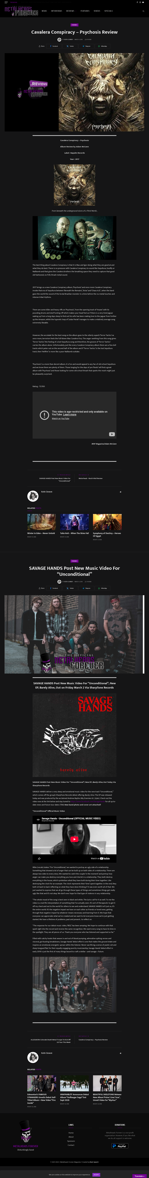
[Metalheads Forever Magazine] (21, 11)
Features (85, 11)
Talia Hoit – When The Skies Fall (74, 533)
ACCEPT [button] (96, 1174)
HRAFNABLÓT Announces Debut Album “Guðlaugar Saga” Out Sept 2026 (74, 1097)
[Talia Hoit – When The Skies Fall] (74, 522)
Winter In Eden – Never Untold (41, 533)
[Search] (143, 11)
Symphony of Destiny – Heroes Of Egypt (107, 535)
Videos (97, 11)
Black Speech (94, 1162)
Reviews (70, 11)
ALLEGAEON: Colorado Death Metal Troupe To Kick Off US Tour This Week (50, 1041)
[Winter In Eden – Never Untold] (41, 522)
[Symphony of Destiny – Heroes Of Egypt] (107, 522)
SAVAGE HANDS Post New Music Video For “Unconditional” (54, 480)
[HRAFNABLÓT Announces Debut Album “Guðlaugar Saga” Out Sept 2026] (74, 1083)
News (44, 11)
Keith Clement (68, 39)
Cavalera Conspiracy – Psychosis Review (93, 1039)
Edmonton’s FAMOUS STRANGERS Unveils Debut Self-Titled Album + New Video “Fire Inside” (41, 1099)
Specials (108, 11)
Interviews (56, 11)
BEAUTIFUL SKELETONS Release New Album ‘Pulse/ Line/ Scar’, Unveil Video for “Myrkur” (47, 2)
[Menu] (6, 2)
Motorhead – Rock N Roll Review (90, 478)
